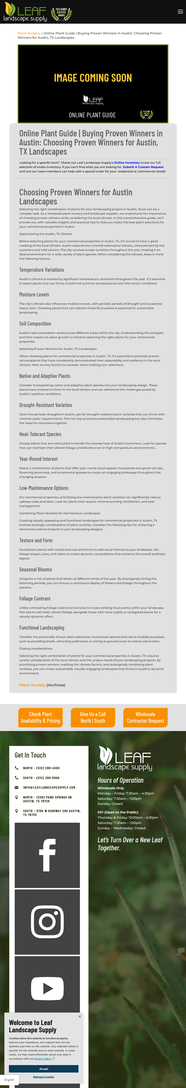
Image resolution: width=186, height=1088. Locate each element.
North (86, 720)
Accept (43, 1068)
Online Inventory (127, 162)
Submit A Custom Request (143, 167)
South (99, 720)
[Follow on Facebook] (47, 855)
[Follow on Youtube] (47, 988)
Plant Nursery (29, 33)
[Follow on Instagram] (47, 922)
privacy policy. (43, 1058)
